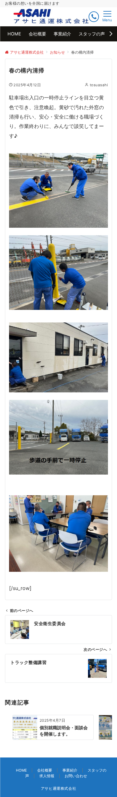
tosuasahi (99, 85)
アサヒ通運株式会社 (58, 788)
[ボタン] (94, 17)
